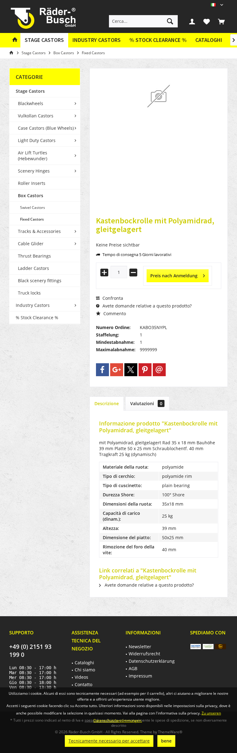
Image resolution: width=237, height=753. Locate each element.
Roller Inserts (31, 183)
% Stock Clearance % (37, 317)
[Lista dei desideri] (206, 21)
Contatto (83, 684)
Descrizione (106, 403)
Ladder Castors (33, 268)
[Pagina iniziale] (14, 40)
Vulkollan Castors (35, 116)
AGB (133, 668)
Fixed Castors (32, 219)
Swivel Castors (32, 207)
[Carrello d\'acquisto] (221, 21)
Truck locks (29, 293)
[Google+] (116, 369)
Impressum (140, 676)
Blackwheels (30, 103)
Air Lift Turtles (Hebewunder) (32, 155)
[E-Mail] (159, 369)
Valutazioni (146, 403)
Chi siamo (85, 670)
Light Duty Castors (37, 140)
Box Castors (30, 195)
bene (166, 741)
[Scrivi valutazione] (158, 237)
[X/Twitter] (130, 369)
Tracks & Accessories (39, 231)
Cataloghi (208, 39)
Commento (114, 313)
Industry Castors (33, 305)
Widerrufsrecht (144, 654)
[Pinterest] (145, 369)
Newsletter (140, 646)
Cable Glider (31, 243)
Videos (81, 677)
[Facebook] (102, 369)
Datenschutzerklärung (152, 661)
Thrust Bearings (34, 256)
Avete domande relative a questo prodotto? (146, 306)
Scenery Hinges (34, 171)
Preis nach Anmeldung (174, 276)
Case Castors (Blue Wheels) (46, 128)
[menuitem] (221, 21)
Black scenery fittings (39, 280)
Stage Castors (30, 91)
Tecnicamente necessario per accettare (109, 741)
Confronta (112, 298)
